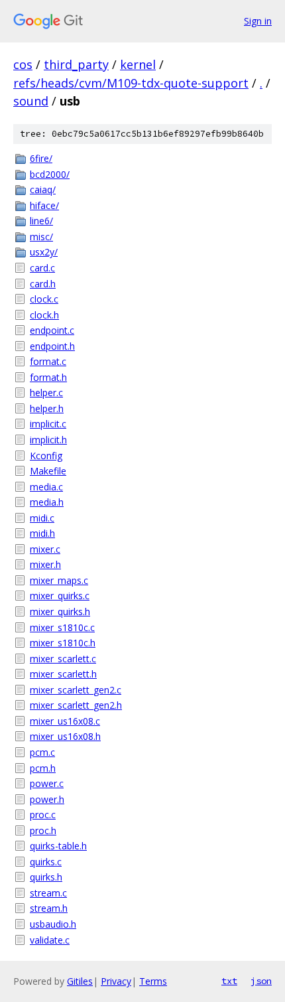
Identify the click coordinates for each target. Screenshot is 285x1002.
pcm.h (43, 768)
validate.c (50, 940)
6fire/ (41, 158)
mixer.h (45, 564)
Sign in (258, 21)
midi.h (42, 533)
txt (229, 981)
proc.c (43, 814)
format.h (48, 377)
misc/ (41, 236)
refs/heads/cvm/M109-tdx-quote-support (131, 83)
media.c (46, 486)
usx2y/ (44, 252)
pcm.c (42, 752)
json (261, 981)
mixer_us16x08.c (65, 721)
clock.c (44, 299)
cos (22, 64)
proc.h (43, 830)
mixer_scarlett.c (63, 658)
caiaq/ (43, 189)
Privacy (116, 981)
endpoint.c (52, 330)
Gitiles (80, 981)
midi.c (42, 518)
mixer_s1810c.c (62, 627)
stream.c (48, 893)
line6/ (41, 220)
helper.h (47, 408)
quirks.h (46, 877)
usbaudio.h (53, 924)
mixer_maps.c (59, 580)
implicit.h (48, 439)
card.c (42, 267)
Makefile (48, 471)
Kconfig (46, 455)
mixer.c (45, 549)
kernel (138, 64)
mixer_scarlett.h (63, 674)
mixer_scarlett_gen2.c (75, 689)
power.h (47, 799)
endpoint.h (52, 346)
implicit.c (48, 423)
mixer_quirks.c (59, 595)
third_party (76, 64)
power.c (47, 783)
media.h (47, 502)
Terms (153, 981)
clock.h (44, 315)
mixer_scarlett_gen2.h (76, 705)
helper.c (46, 392)
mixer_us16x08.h (65, 736)
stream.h (49, 908)
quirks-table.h (58, 845)
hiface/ (44, 205)
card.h (43, 283)
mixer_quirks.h (60, 611)
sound (30, 101)
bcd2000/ (50, 174)
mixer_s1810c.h (62, 642)
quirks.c (46, 861)
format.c (48, 361)
